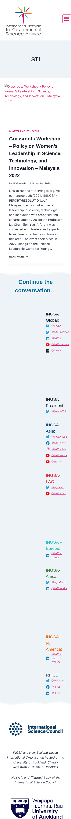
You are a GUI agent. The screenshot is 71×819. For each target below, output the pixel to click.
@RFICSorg (58, 680)
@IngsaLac (57, 487)
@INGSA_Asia (59, 436)
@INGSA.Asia (58, 443)
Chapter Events (19, 131)
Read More (18, 256)
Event (35, 131)
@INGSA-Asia (59, 455)
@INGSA (56, 325)
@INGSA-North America (56, 658)
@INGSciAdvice (60, 332)
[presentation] (35, 104)
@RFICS (56, 686)
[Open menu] (66, 18)
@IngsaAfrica (58, 582)
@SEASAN (57, 461)
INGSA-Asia (19, 183)
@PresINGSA (58, 411)
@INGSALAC (58, 493)
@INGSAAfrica (59, 588)
